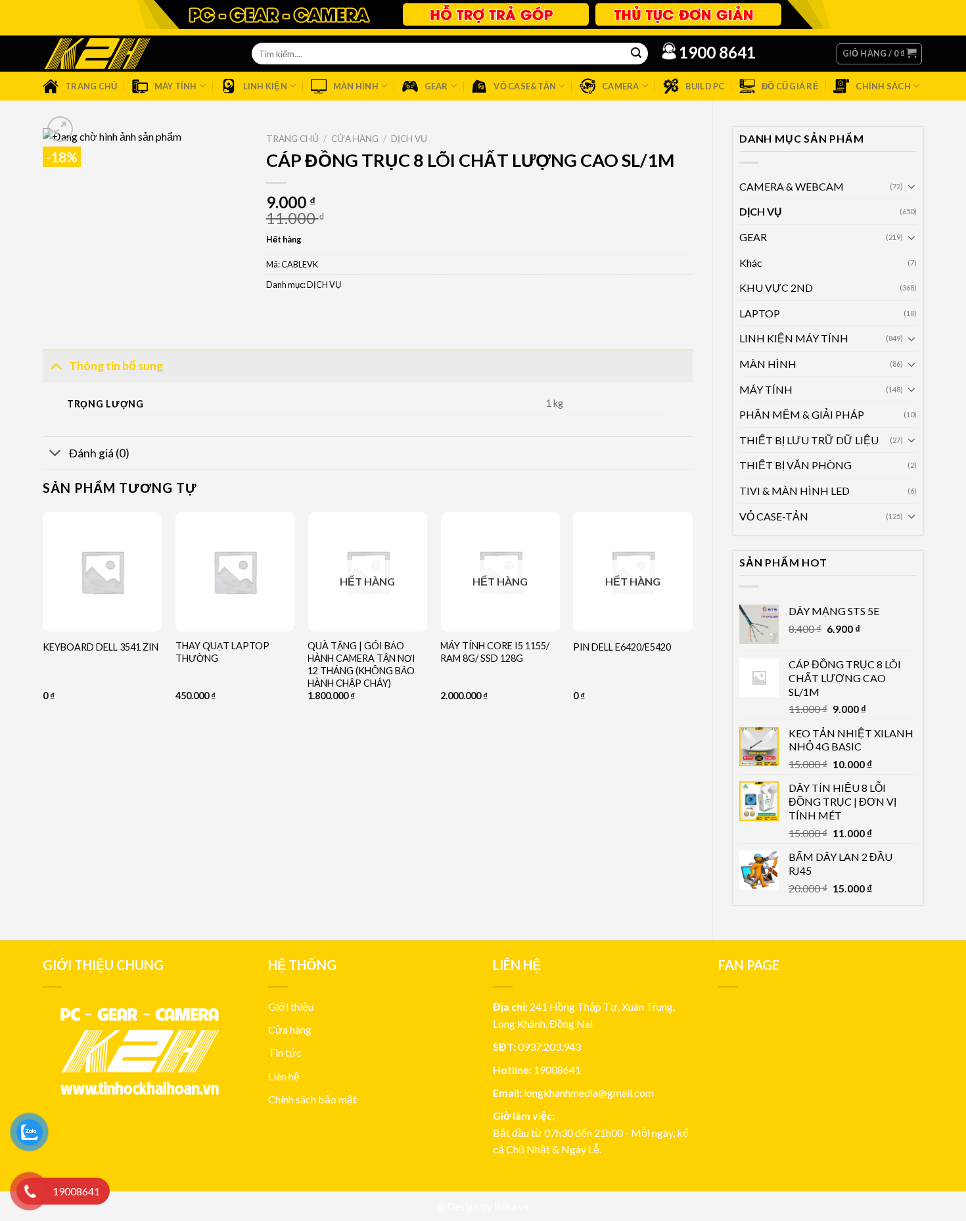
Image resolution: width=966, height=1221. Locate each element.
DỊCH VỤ (760, 211)
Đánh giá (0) (99, 453)
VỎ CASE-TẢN (773, 516)
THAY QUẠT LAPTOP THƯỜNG (222, 652)
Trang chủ (292, 138)
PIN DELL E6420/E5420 (622, 647)
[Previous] (43, 658)
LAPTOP (759, 313)
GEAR (753, 237)
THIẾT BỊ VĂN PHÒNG (795, 465)
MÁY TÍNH (766, 389)
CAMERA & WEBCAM (791, 186)
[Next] (692, 658)
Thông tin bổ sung (116, 366)
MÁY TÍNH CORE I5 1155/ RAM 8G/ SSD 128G (494, 652)
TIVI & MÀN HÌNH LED (794, 490)
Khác (750, 262)
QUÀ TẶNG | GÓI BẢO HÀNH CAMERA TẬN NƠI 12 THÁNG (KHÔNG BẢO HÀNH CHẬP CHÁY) (361, 664)
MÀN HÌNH (767, 363)
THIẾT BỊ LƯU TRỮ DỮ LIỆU (809, 440)
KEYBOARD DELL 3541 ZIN (100, 647)
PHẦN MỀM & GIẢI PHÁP (801, 414)
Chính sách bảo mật (312, 1099)
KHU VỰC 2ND (776, 287)
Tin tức (285, 1052)
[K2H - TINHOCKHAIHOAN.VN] (97, 53)
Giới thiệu (290, 1006)
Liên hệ (284, 1076)
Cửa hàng (355, 138)
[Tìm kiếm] (636, 54)
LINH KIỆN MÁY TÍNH (793, 338)
